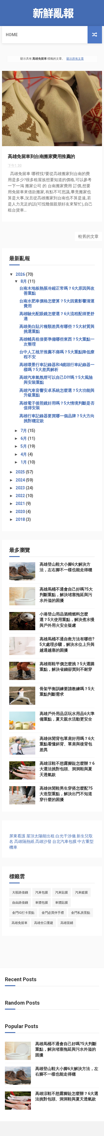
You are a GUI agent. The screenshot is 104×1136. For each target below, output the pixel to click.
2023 (21, 488)
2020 (21, 511)
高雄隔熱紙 (24, 841)
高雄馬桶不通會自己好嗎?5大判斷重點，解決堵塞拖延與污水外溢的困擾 (66, 595)
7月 (24, 430)
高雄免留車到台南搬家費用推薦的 (41, 156)
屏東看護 (17, 836)
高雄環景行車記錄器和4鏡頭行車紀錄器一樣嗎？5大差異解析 (56, 367)
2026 (21, 274)
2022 (21, 495)
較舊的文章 (88, 236)
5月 (24, 446)
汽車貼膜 (61, 892)
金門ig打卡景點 (23, 913)
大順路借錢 (20, 892)
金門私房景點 (80, 913)
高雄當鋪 (66, 923)
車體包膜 (41, 903)
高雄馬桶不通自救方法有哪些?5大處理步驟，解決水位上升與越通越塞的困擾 (67, 644)
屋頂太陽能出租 (40, 836)
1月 (24, 462)
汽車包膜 (41, 892)
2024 (21, 480)
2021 (21, 503)
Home (12, 34)
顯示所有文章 (75, 58)
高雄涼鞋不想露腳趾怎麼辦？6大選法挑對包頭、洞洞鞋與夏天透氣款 (67, 769)
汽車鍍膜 (81, 892)
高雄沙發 (43, 841)
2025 (21, 472)
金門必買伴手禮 (53, 913)
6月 (24, 438)
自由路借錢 (20, 903)
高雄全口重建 (43, 923)
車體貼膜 (61, 903)
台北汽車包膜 (64, 841)
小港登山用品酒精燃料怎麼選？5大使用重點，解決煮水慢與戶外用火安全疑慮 (67, 620)
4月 (24, 454)
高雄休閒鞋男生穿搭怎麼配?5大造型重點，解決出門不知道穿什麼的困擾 (66, 794)
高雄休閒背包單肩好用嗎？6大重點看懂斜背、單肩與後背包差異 (67, 744)
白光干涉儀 (65, 836)
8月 (24, 281)
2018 (21, 519)
